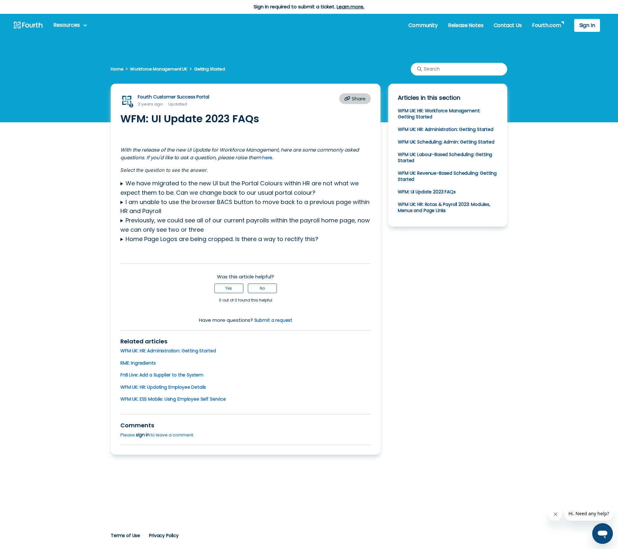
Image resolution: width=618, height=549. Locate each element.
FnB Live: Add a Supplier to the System (161, 375)
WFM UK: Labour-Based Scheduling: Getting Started (445, 157)
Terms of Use (125, 535)
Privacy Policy (164, 535)
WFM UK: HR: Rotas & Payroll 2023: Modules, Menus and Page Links (444, 207)
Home (117, 69)
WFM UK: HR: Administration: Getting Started (168, 351)
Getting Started (209, 69)
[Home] (28, 25)
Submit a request (273, 320)
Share (358, 98)
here (266, 157)
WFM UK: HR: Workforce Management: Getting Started (439, 113)
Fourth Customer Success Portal (173, 97)
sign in (143, 435)
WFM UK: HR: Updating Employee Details (163, 387)
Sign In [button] (587, 25)
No (262, 288)
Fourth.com (546, 25)
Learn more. (350, 6)
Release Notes (465, 25)
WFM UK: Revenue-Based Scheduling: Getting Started (447, 176)
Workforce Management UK (158, 69)
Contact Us (508, 25)
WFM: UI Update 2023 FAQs (426, 192)
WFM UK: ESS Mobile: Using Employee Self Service (173, 399)
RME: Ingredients (138, 363)
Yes (228, 288)
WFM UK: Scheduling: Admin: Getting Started (446, 142)
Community (422, 25)
